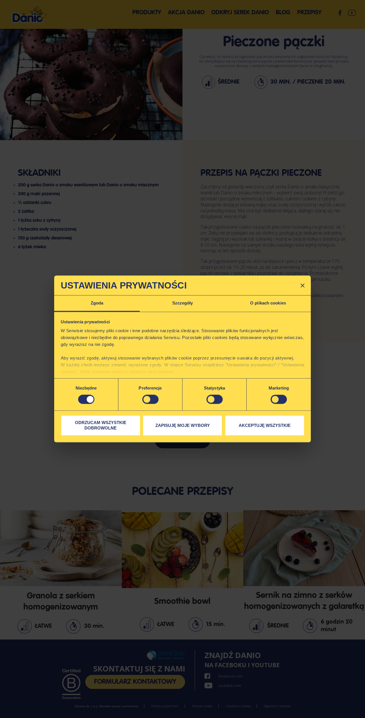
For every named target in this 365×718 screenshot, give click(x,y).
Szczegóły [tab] (182, 302)
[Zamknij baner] (303, 285)
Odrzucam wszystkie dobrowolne (100, 425)
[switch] (150, 399)
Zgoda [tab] (97, 302)
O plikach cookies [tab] (268, 302)
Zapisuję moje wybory (182, 425)
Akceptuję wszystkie (265, 425)
